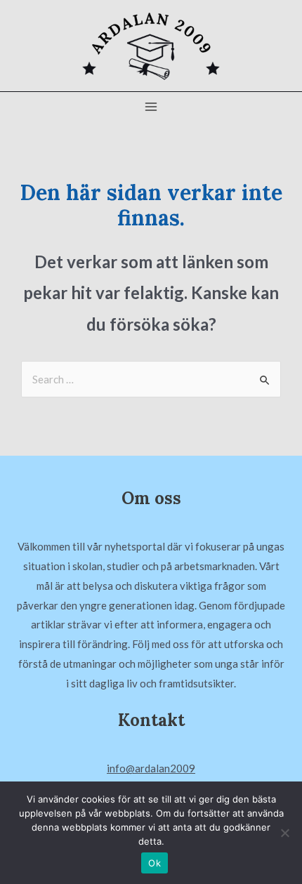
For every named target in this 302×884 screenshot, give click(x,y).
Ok (154, 863)
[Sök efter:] (151, 379)
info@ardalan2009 (151, 768)
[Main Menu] (151, 107)
